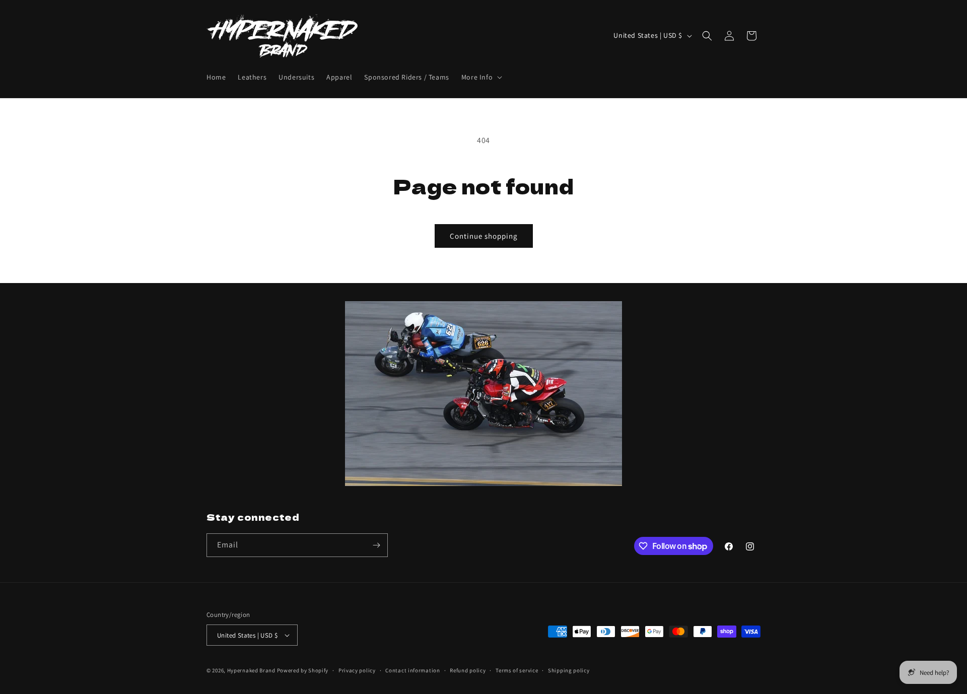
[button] (480, 77)
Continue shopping (484, 236)
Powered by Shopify (303, 670)
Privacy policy (357, 670)
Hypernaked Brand (251, 670)
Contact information (412, 670)
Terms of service (517, 670)
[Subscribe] (376, 545)
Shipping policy (569, 670)
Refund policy (468, 670)
